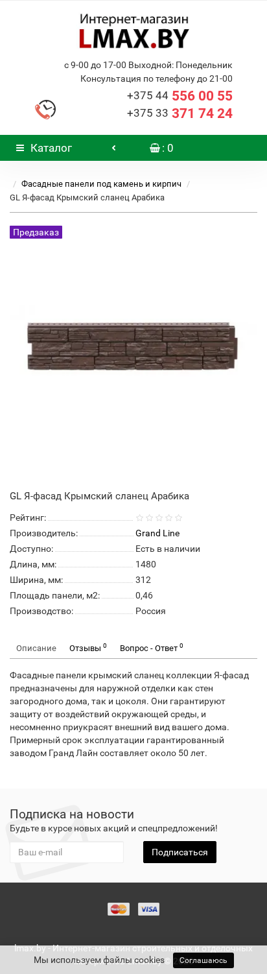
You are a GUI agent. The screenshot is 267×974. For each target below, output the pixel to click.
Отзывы (88, 647)
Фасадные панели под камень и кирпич (101, 184)
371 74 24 (180, 113)
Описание (36, 648)
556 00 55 (180, 96)
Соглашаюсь (203, 960)
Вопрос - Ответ (151, 647)
